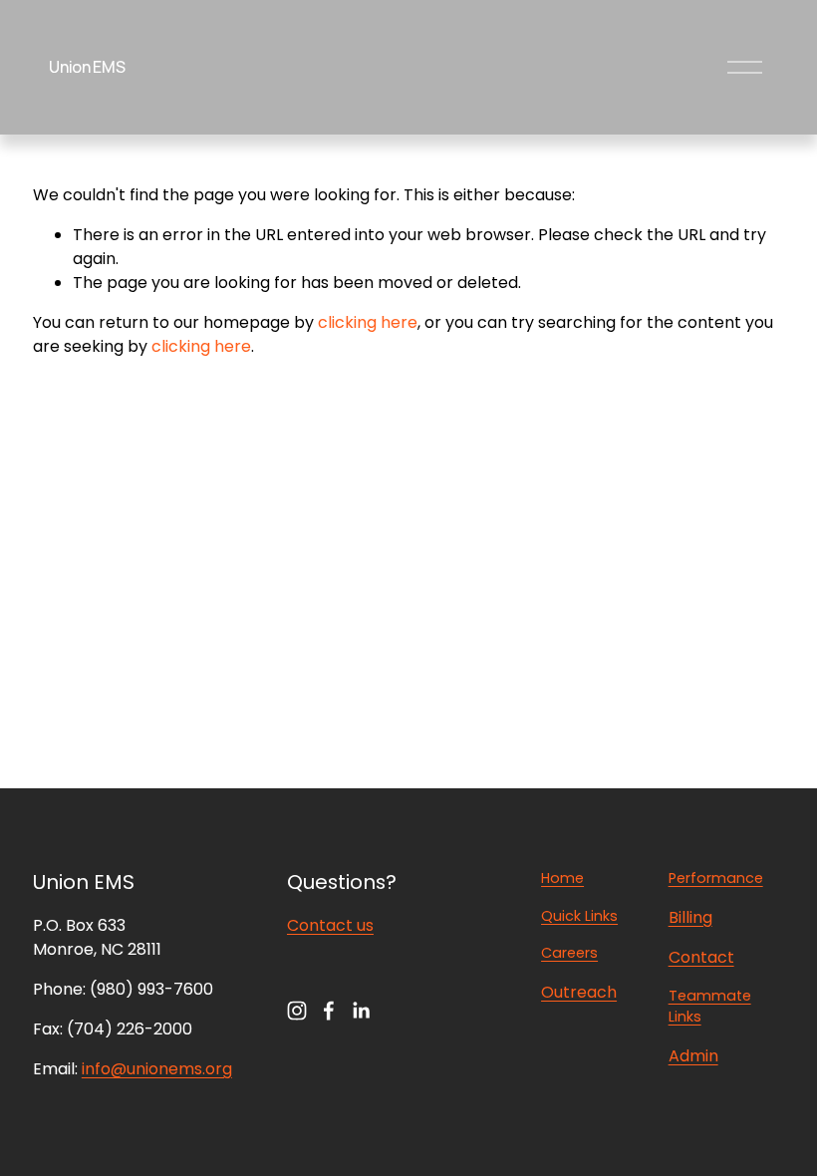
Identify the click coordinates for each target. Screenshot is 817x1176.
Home (562, 878)
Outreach (579, 992)
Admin (693, 1055)
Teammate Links (710, 1007)
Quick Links (579, 916)
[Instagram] (297, 1011)
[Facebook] (329, 1011)
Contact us (330, 925)
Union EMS (87, 67)
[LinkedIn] (361, 1011)
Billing (690, 917)
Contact (701, 957)
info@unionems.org (157, 1068)
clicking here (367, 322)
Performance (716, 878)
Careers (569, 953)
